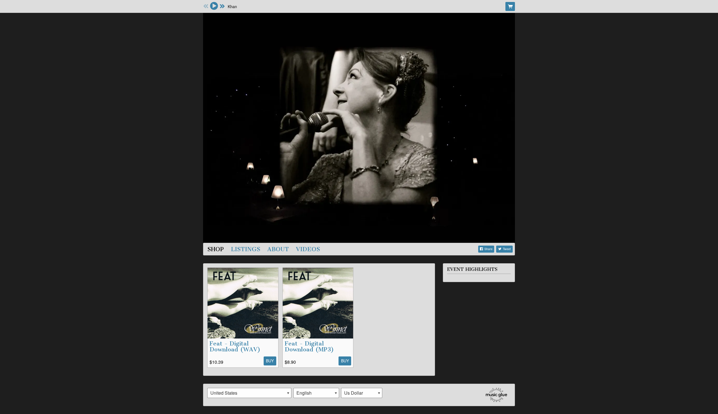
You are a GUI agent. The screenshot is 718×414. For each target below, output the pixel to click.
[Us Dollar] (361, 393)
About (278, 249)
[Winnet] (359, 127)
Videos (308, 249)
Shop (215, 249)
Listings (245, 249)
